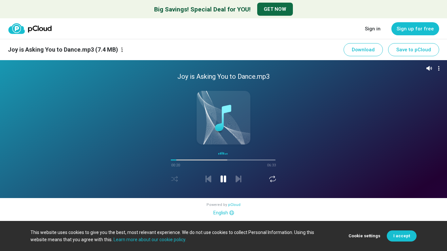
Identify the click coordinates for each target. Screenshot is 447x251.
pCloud (234, 205)
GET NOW (275, 9)
